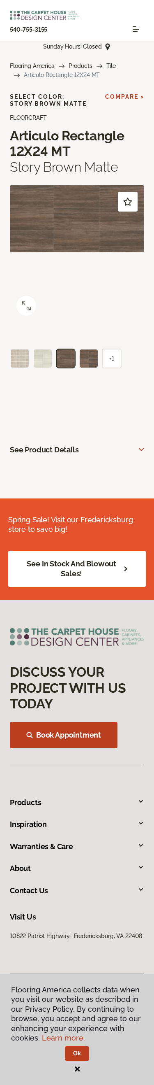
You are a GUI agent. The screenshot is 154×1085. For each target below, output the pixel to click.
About (20, 868)
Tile (111, 66)
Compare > (124, 96)
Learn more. (63, 1038)
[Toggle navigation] (136, 29)
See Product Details (44, 449)
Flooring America (32, 66)
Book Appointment (68, 735)
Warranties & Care (41, 846)
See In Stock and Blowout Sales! (71, 568)
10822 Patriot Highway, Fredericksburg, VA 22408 (76, 936)
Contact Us (29, 890)
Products (80, 66)
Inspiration (28, 824)
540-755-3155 (28, 29)
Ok (77, 1053)
